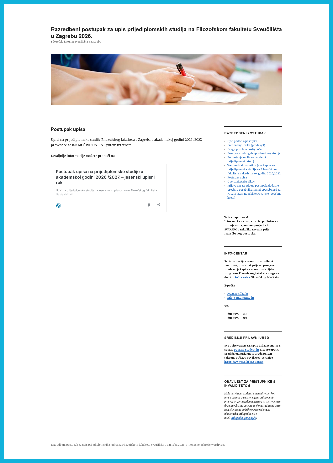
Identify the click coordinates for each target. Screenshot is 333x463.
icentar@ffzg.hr (237, 293)
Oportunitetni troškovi (241, 181)
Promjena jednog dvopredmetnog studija (254, 153)
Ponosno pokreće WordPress (206, 444)
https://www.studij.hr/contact (243, 361)
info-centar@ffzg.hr (240, 297)
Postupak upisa (237, 177)
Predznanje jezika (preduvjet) (246, 145)
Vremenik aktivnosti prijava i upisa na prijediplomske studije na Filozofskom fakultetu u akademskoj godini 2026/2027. (254, 169)
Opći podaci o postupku (242, 141)
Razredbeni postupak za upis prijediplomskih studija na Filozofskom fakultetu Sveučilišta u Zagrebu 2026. (166, 32)
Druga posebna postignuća (244, 149)
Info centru (242, 277)
